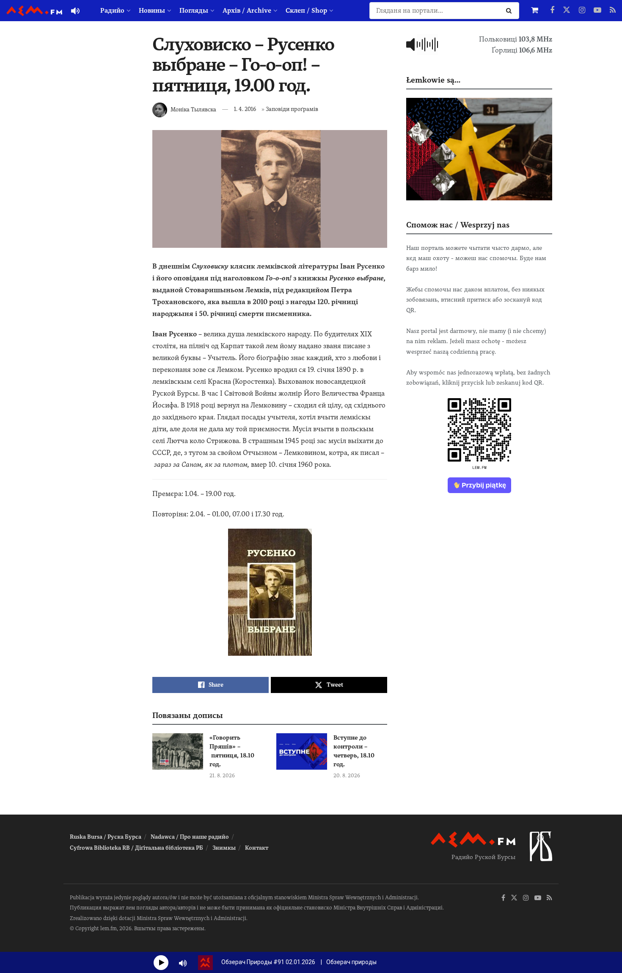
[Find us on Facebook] (552, 10)
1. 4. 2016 (245, 109)
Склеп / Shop (306, 10)
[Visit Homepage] (34, 11)
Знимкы (224, 848)
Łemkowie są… (433, 79)
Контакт (256, 848)
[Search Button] (510, 10)
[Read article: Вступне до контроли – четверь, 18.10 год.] (301, 751)
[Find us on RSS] (613, 10)
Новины (152, 10)
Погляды (193, 10)
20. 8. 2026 (346, 776)
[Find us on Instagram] (582, 10)
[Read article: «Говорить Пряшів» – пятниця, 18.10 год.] (177, 751)
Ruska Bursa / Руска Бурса (105, 837)
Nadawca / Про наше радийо (190, 837)
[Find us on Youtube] (597, 10)
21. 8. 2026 (222, 776)
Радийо (112, 10)
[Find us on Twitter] (566, 10)
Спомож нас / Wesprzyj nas (457, 224)
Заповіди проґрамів (292, 109)
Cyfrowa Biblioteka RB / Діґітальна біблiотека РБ (136, 848)
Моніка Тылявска (193, 109)
